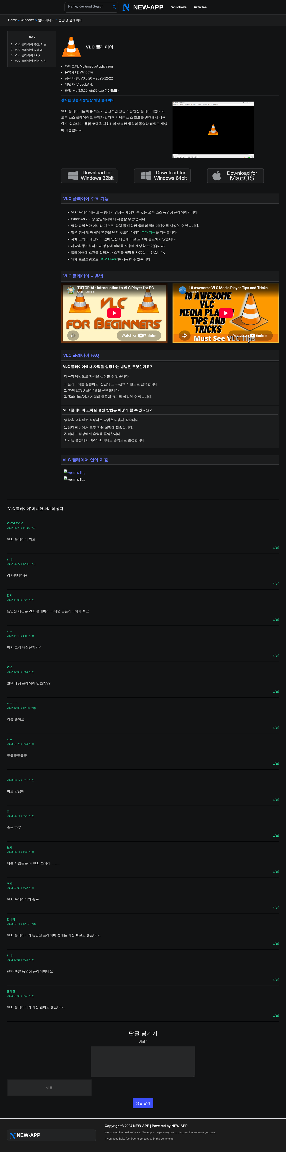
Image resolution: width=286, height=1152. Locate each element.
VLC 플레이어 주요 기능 (30, 44)
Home (12, 20)
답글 (275, 547)
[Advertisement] (221, 62)
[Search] (114, 7)
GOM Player (108, 259)
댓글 (143, 1041)
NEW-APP (148, 7)
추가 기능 (148, 232)
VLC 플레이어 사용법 (29, 49)
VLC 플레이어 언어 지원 (30, 60)
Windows (27, 20)
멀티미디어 (46, 20)
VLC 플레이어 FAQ (27, 55)
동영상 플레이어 (70, 20)
